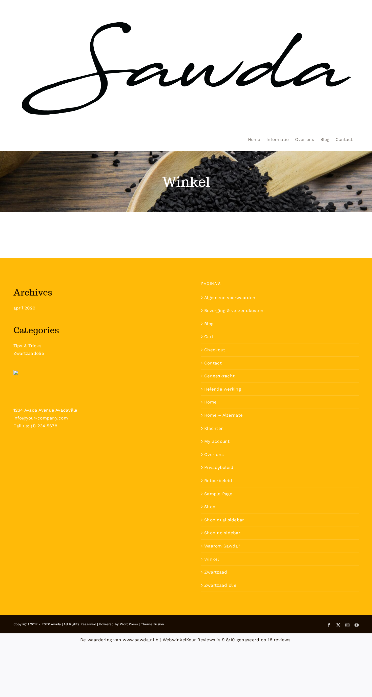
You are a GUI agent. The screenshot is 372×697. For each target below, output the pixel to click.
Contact (213, 362)
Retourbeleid (218, 480)
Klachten (214, 428)
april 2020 (24, 307)
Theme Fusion (152, 624)
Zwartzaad (215, 572)
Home (210, 402)
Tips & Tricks (27, 345)
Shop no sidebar (222, 532)
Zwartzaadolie (28, 353)
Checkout (214, 349)
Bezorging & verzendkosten (233, 310)
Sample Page (218, 493)
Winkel (211, 559)
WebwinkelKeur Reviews (189, 639)
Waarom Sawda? (222, 545)
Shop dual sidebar (224, 519)
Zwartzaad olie (220, 585)
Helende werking (222, 389)
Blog (208, 323)
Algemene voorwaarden (229, 297)
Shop (209, 506)
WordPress (129, 624)
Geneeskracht (219, 375)
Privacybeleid (218, 467)
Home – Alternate (223, 415)
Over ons (214, 454)
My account (217, 441)
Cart (208, 336)
